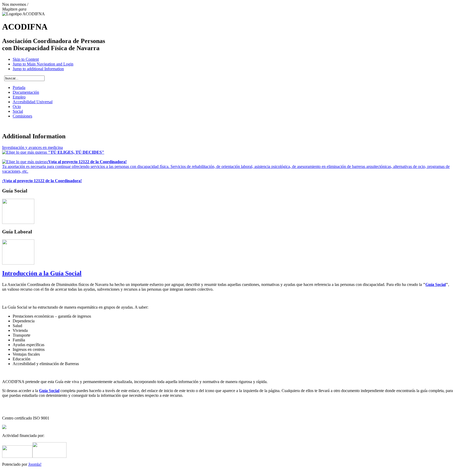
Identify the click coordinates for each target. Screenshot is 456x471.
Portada (19, 87)
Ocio (17, 106)
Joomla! (34, 464)
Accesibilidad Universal (33, 102)
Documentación (26, 92)
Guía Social (435, 284)
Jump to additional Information (38, 69)
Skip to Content (26, 59)
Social (18, 111)
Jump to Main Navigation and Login (43, 64)
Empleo (19, 97)
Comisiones (22, 116)
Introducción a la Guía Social (42, 273)
